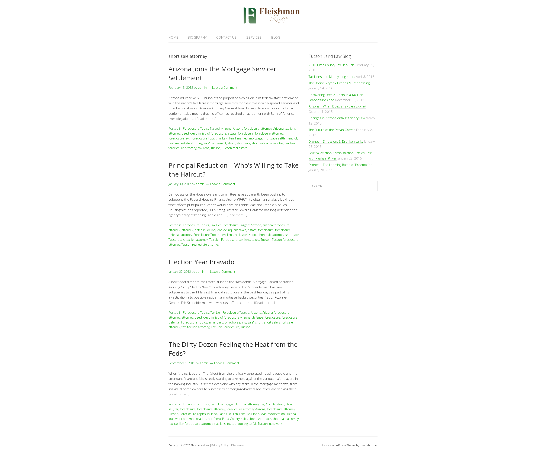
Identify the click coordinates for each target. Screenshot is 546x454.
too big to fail (247, 424)
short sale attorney (265, 143)
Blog (275, 37)
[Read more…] (205, 118)
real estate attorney (188, 143)
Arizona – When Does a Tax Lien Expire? (337, 106)
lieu (245, 138)
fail (177, 409)
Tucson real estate (234, 148)
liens (238, 138)
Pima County (231, 419)
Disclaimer (237, 445)
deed (185, 133)
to (228, 424)
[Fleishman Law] (273, 22)
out (210, 419)
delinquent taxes (234, 230)
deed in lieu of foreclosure (208, 133)
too (234, 424)
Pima (217, 419)
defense (200, 230)
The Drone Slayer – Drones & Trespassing (339, 83)
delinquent (214, 230)
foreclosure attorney (269, 133)
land (214, 414)
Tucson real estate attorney (200, 244)
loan (256, 414)
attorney (174, 133)
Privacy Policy (219, 445)
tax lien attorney (197, 240)
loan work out (177, 419)
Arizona (226, 128)
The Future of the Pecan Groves (332, 130)
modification (197, 419)
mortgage (255, 138)
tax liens (203, 148)
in (219, 138)
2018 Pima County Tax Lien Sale (332, 65)
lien (231, 138)
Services (254, 37)
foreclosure (246, 133)
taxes (255, 240)
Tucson (216, 148)
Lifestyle (326, 445)
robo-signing (237, 322)
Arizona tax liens (284, 128)
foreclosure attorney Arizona (246, 409)
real (171, 143)
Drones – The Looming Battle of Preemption (340, 164)
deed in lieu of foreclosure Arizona (226, 317)
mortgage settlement (278, 138)
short (231, 143)
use (271, 424)
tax (281, 143)
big (262, 404)
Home (173, 37)
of (295, 138)
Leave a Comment (224, 88)
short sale (243, 143)
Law (225, 138)
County (271, 404)
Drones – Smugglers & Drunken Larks (336, 141)
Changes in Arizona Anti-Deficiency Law (337, 118)
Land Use (217, 404)
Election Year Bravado (201, 261)
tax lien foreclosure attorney (193, 424)
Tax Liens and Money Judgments (332, 76)
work (279, 424)
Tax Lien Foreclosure (225, 225)
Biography (197, 37)
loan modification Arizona (278, 414)
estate (232, 133)
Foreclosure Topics (196, 128)
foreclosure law (178, 138)
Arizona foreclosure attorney (252, 128)
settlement (218, 143)
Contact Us (226, 37)
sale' (207, 143)
